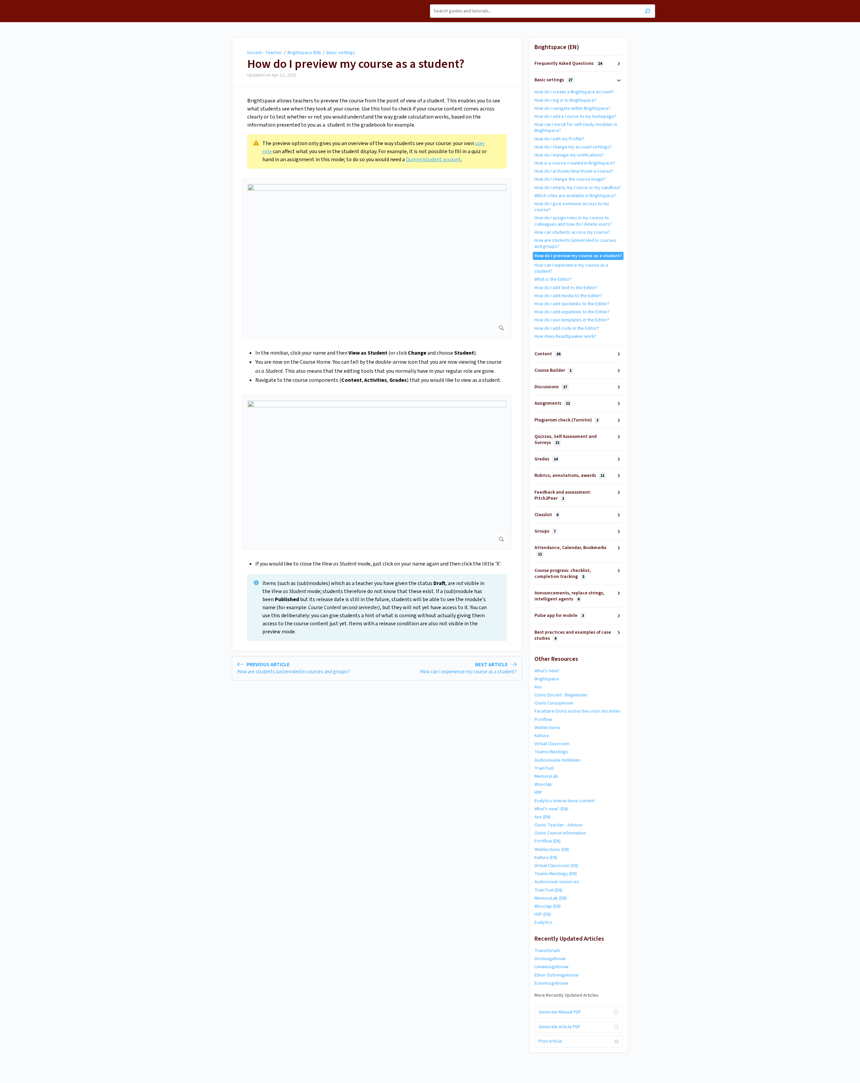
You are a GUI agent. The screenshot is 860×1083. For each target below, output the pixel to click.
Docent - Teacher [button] (222, 3)
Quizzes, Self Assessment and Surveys (565, 439)
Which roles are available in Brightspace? (575, 195)
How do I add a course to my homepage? (575, 116)
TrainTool (544, 768)
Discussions (550, 386)
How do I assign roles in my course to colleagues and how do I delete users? (573, 221)
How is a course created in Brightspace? (574, 163)
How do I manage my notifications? (569, 155)
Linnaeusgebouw (551, 966)
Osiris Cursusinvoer (554, 703)
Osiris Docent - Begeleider (561, 695)
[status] (377, 151)
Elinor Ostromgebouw (556, 975)
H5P (538, 792)
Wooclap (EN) (547, 906)
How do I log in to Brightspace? (565, 100)
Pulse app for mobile (559, 615)
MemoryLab (546, 776)
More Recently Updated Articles (566, 995)
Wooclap (543, 784)
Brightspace (546, 679)
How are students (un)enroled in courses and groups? (575, 243)
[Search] (647, 12)
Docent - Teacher (264, 52)
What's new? (546, 671)
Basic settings (341, 52)
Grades (546, 459)
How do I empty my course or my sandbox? (577, 187)
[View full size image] (377, 258)
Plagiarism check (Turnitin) (566, 420)
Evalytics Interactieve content (564, 801)
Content (547, 354)
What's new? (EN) (551, 809)
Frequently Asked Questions (568, 63)
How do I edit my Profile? (559, 139)
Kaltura (541, 735)
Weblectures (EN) (551, 849)
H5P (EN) (542, 914)
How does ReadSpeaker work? (565, 336)
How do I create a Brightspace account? (574, 92)
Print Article (550, 1041)
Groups (545, 531)
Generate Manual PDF (560, 1012)
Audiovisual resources (556, 881)
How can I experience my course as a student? (571, 268)
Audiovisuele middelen (557, 760)
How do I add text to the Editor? (566, 287)
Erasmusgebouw (551, 983)
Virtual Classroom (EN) (556, 865)
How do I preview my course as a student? (356, 64)
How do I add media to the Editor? (568, 295)
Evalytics (543, 922)
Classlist (546, 514)
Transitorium (547, 950)
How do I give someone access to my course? (571, 206)
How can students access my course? (572, 232)
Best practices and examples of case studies (572, 635)
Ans (538, 687)
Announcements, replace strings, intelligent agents (569, 596)
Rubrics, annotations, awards (569, 475)
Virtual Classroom (551, 743)
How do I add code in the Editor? (566, 328)
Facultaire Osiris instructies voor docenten (577, 711)
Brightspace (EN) (304, 52)
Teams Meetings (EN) (555, 873)
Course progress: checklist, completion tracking (562, 573)
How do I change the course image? (570, 179)
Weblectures (547, 727)
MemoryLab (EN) (550, 898)
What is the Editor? (553, 279)
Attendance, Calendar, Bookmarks (570, 550)
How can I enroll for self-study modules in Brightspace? (575, 127)
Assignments (552, 403)
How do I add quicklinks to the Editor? (571, 304)
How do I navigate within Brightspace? (572, 108)
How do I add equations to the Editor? (572, 312)
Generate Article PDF (559, 1027)
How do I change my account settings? (572, 147)
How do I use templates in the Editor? (571, 320)
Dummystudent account (433, 159)
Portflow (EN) (547, 841)
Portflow (543, 719)
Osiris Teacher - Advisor (558, 825)
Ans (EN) (542, 817)
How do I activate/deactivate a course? (573, 171)
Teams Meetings (551, 752)
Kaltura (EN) (545, 857)
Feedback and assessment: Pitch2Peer (562, 495)
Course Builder (552, 370)
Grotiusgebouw (550, 958)
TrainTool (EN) (548, 890)
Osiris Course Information (560, 833)
